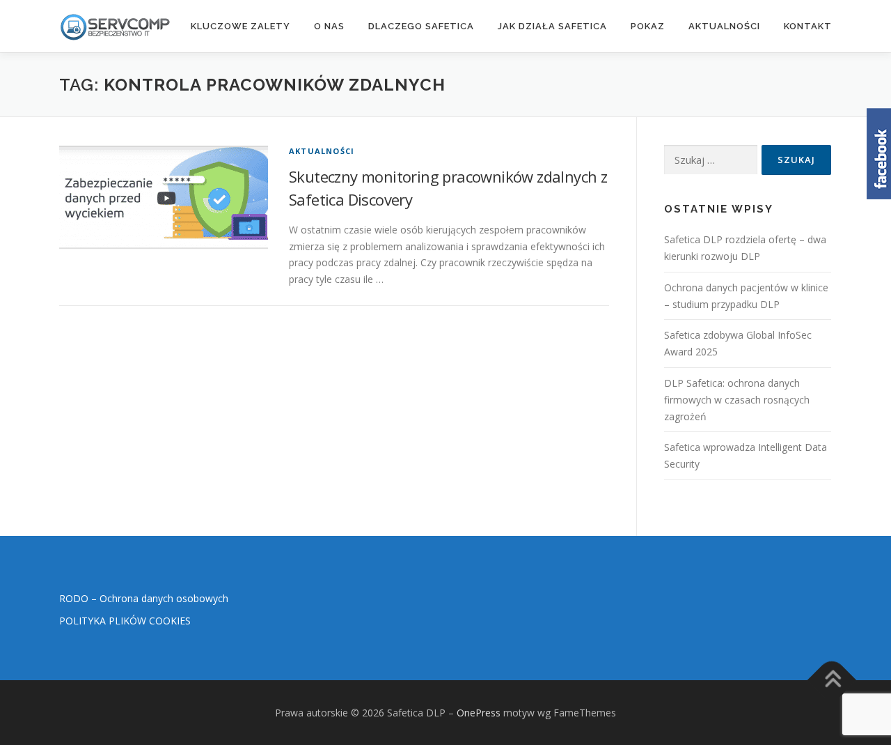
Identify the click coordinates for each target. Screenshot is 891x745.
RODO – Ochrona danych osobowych (143, 598)
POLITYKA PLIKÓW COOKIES (125, 620)
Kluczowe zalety (240, 26)
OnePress (478, 712)
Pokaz (648, 26)
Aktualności (724, 26)
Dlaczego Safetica (421, 26)
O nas (329, 26)
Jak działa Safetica (552, 26)
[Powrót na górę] (832, 680)
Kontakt (808, 26)
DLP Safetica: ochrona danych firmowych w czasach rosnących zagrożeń (737, 399)
